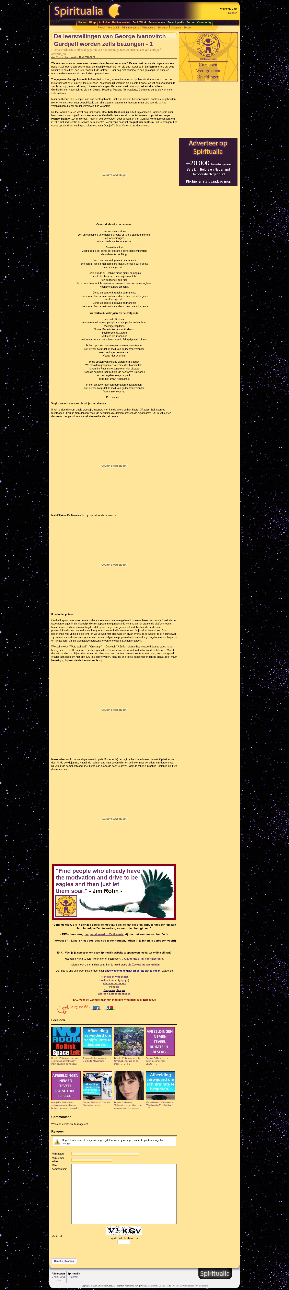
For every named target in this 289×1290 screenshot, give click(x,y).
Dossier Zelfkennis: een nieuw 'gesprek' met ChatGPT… (157, 1061)
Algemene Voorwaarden (183, 1286)
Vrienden (176, 27)
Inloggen (232, 12)
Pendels (114, 986)
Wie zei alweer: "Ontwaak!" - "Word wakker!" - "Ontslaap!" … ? (159, 1105)
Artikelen (104, 22)
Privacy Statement (148, 1286)
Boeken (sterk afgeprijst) (114, 980)
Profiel (101, 27)
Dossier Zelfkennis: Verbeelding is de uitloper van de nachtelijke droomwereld (128, 1105)
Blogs (92, 22)
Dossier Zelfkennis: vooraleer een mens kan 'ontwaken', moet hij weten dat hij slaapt (65, 1061)
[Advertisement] (208, 109)
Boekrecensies (121, 22)
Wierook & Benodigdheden (114, 993)
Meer (58, 1280)
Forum (191, 22)
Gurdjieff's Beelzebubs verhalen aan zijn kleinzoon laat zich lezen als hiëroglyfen (65, 1105)
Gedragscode (165, 1286)
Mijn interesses (130, 27)
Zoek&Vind (139, 22)
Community (204, 22)
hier (162, 1140)
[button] (64, 1261)
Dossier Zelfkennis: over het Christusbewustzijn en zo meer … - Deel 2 (127, 1061)
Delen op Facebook (97, 1007)
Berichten (162, 27)
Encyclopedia (176, 22)
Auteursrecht (202, 1286)
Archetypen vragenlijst (114, 976)
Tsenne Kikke (62, 57)
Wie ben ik (114, 27)
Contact (73, 1276)
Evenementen (156, 22)
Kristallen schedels (114, 983)
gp (103, 934)
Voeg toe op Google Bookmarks (111, 1007)
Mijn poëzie (148, 27)
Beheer (187, 27)
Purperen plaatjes (114, 990)
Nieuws (82, 22)
